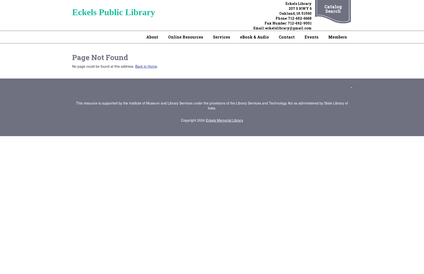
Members (337, 36)
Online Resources (185, 36)
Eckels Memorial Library (224, 120)
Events (311, 36)
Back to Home (146, 66)
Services (221, 36)
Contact (287, 36)
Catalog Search (333, 9)
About (152, 36)
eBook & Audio (254, 36)
